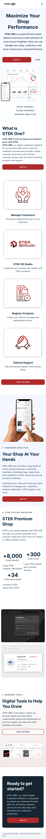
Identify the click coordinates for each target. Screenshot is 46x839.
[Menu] (42, 4)
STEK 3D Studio (23, 264)
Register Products (23, 313)
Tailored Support (23, 362)
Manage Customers (23, 215)
